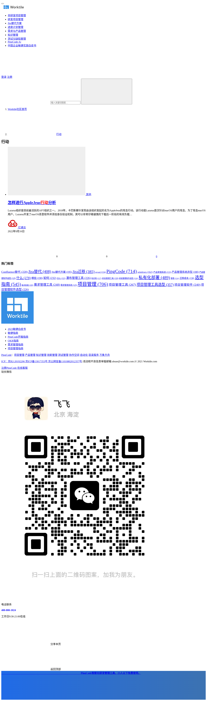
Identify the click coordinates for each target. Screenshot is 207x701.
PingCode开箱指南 (18, 336)
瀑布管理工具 (78, 278)
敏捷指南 (13, 333)
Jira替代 (39, 271)
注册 (9, 77)
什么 (23, 278)
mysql (100, 272)
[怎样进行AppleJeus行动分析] (47, 194)
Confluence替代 (14, 271)
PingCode (121, 271)
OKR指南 (13, 340)
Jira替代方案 (15, 23)
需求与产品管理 (17, 31)
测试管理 (63, 355)
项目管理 (93, 284)
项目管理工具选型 (155, 285)
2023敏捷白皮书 (17, 329)
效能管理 (52, 355)
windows (145, 272)
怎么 (61, 278)
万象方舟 (104, 355)
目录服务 (93, 355)
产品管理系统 (162, 272)
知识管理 (13, 34)
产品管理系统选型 (185, 272)
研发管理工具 (110, 278)
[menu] (2, 3)
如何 (49, 278)
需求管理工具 (47, 284)
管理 (175, 278)
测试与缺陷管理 (17, 38)
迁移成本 (187, 278)
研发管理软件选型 (128, 278)
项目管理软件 (187, 284)
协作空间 (74, 355)
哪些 (37, 278)
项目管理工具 (122, 284)
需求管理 (27, 285)
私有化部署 (154, 277)
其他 (88, 194)
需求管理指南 (15, 344)
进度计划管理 (15, 27)
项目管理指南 (15, 348)
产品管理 (30, 355)
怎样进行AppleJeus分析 (32, 202)
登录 (3, 77)
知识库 (96, 278)
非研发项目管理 (17, 15)
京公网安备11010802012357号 (41, 361)
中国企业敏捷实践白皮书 (22, 45)
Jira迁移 (83, 271)
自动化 (84, 355)
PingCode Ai (14, 41)
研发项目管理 (15, 19)
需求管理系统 (69, 285)
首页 (17, 109)
